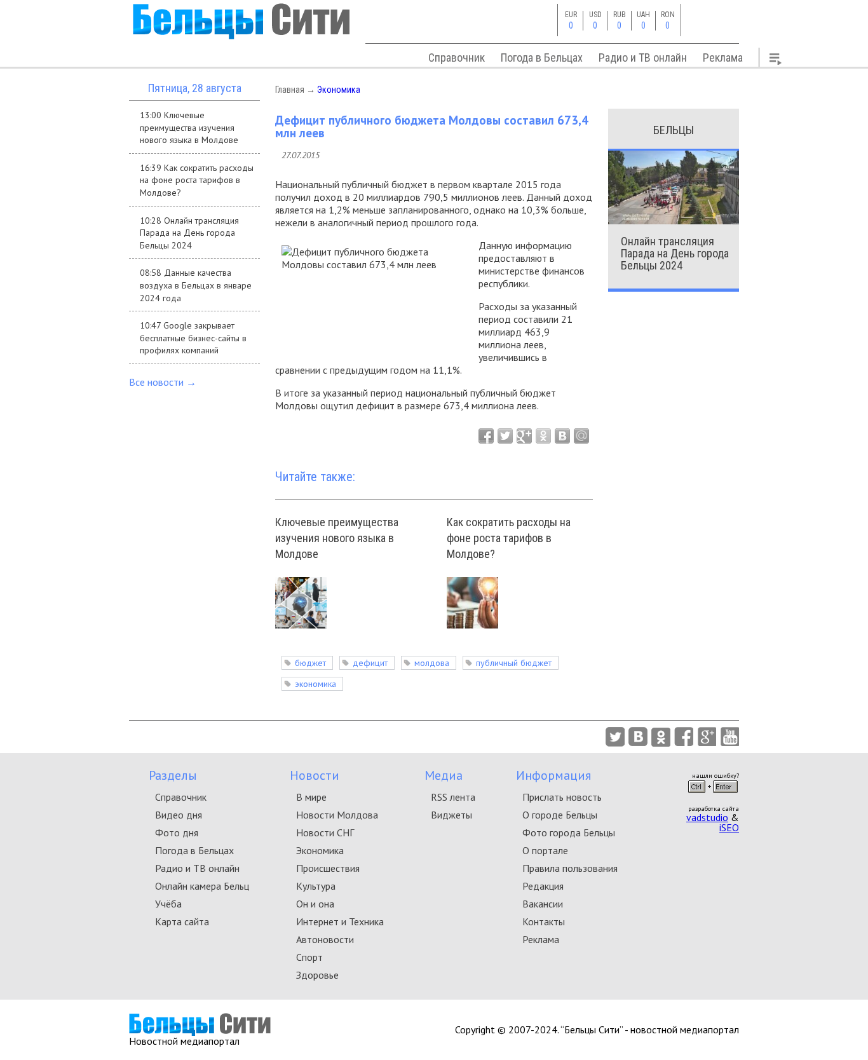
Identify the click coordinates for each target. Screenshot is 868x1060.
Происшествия (328, 868)
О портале (545, 850)
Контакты (543, 921)
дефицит (370, 663)
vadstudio (707, 817)
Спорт (309, 957)
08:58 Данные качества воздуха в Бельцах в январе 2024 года (196, 285)
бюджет (310, 663)
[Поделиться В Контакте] (562, 436)
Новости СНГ (325, 832)
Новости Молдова (337, 814)
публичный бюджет (514, 663)
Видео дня (178, 814)
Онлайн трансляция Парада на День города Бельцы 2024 (675, 253)
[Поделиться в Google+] (524, 436)
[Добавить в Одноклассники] (543, 436)
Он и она (315, 903)
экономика (315, 684)
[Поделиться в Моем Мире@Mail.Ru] (581, 436)
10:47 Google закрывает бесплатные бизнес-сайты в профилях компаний (193, 338)
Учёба (168, 903)
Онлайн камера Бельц (202, 886)
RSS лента (453, 797)
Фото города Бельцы (568, 832)
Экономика (338, 90)
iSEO (729, 827)
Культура (316, 886)
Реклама (723, 57)
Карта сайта (182, 921)
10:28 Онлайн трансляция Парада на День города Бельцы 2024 (189, 233)
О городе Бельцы (559, 814)
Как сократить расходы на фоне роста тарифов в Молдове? (509, 538)
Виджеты (451, 814)
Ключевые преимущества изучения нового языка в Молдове (336, 538)
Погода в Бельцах (542, 57)
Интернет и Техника (340, 921)
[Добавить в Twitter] (505, 436)
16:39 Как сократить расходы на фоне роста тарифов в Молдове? (197, 180)
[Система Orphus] (713, 797)
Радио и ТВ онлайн (643, 57)
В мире (311, 797)
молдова (431, 663)
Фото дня (176, 832)
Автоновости (325, 939)
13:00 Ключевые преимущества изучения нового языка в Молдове (189, 127)
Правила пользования (570, 868)
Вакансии (542, 903)
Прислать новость (562, 797)
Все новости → (162, 382)
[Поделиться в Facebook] (486, 436)
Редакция (543, 886)
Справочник (456, 57)
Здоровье (317, 974)
